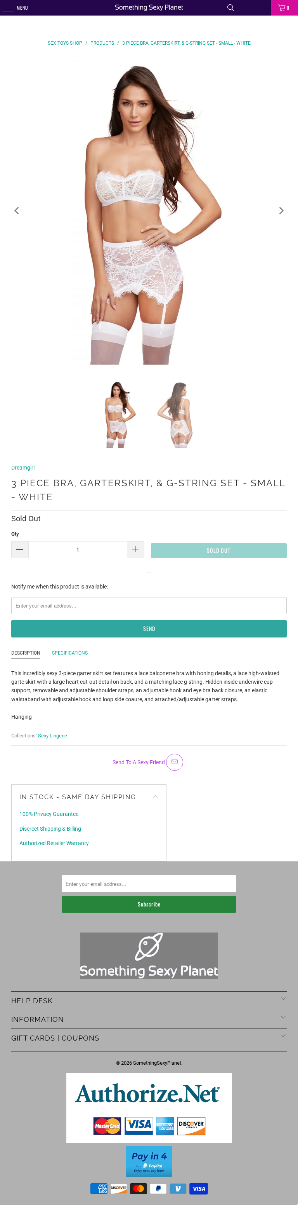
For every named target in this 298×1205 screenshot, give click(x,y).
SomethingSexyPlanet (157, 1063)
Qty (15, 534)
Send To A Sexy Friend (139, 762)
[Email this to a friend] (174, 762)
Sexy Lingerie (52, 736)
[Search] (231, 8)
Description (25, 653)
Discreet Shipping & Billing (50, 829)
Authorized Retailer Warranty (54, 843)
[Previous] (17, 210)
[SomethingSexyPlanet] (149, 8)
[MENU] (3, 8)
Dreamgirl (23, 468)
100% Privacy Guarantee (48, 814)
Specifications (70, 653)
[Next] (281, 210)
